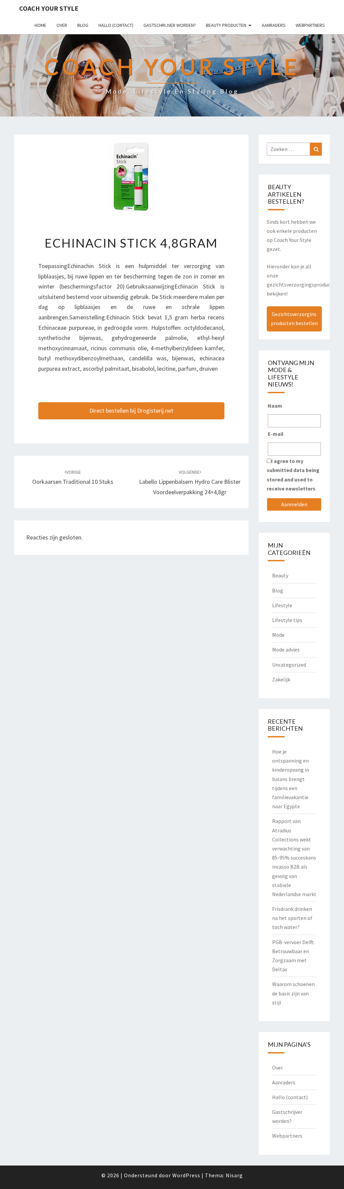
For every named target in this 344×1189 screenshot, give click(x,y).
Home (40, 25)
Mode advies (286, 649)
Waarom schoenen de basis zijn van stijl (293, 993)
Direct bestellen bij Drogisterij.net (131, 410)
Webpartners (310, 25)
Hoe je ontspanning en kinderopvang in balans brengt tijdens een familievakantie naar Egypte (290, 779)
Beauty (280, 575)
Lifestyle (282, 605)
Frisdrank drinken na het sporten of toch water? (292, 918)
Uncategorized (289, 664)
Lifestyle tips (287, 620)
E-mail (276, 433)
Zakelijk (281, 679)
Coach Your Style (48, 8)
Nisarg (234, 1175)
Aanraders (274, 25)
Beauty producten (226, 25)
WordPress (186, 1175)
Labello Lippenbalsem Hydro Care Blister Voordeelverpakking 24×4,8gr (190, 482)
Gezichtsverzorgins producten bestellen (294, 318)
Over (61, 25)
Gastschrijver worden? (169, 25)
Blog (82, 25)
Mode (278, 634)
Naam (275, 405)
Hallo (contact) (115, 25)
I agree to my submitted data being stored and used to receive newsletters (293, 475)
